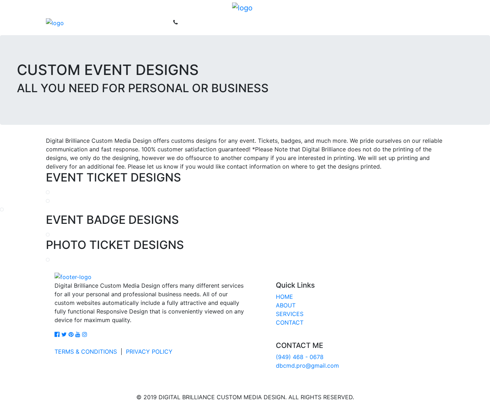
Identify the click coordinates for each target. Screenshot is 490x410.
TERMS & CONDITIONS (86, 351)
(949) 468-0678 (203, 25)
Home (75, 25)
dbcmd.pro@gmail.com (307, 365)
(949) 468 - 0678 (300, 356)
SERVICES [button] (124, 25)
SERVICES (289, 313)
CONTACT (289, 322)
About (97, 25)
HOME (284, 296)
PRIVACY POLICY (149, 351)
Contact (159, 25)
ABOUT (286, 305)
